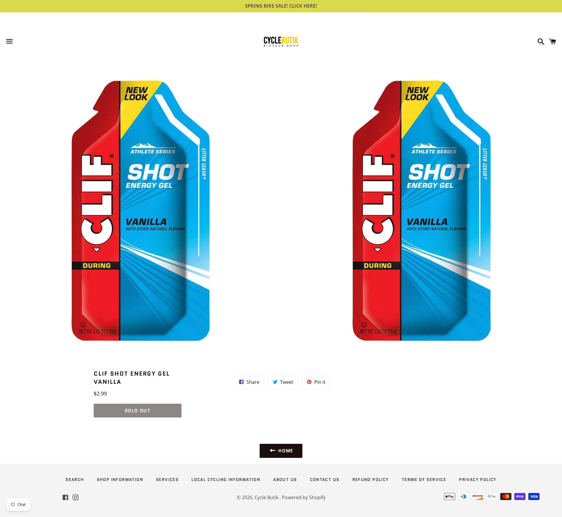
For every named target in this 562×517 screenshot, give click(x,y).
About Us (285, 479)
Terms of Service (424, 479)
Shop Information (120, 479)
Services (167, 479)
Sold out (138, 410)
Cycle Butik (267, 497)
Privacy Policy (477, 479)
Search (75, 479)
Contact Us (325, 479)
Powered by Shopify (303, 497)
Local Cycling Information (225, 479)
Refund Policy (370, 479)
